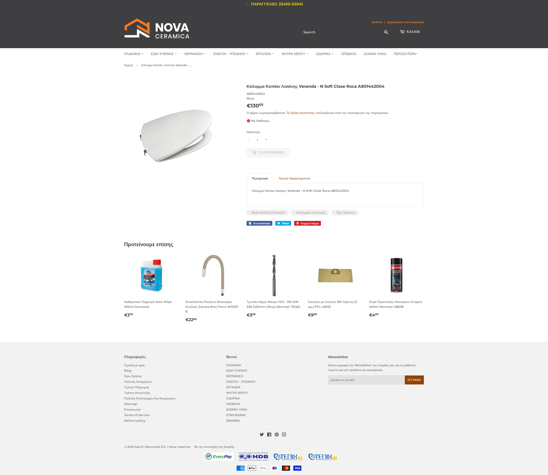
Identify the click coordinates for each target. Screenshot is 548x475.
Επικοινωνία (132, 409)
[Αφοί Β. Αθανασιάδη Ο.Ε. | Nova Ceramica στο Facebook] (269, 435)
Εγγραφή (414, 380)
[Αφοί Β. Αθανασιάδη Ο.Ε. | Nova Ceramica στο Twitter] (262, 435)
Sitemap (130, 404)
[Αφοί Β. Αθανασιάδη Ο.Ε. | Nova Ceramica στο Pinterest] (276, 435)
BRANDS (233, 421)
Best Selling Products (268, 212)
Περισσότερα (405, 54)
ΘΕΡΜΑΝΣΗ (194, 54)
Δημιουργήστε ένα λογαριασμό (405, 22)
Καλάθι (413, 32)
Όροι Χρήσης (133, 376)
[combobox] (346, 32)
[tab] (260, 178)
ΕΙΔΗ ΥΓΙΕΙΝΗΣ (162, 54)
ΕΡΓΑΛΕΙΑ (264, 54)
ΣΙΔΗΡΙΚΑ (323, 54)
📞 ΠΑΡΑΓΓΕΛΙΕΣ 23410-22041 (274, 4)
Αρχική (128, 65)
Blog (127, 370)
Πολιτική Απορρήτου (138, 382)
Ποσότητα (253, 132)
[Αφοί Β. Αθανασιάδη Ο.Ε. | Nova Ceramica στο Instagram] (284, 435)
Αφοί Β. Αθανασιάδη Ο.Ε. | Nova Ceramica (162, 446)
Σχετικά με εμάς (134, 365)
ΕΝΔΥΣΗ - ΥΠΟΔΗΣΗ (229, 54)
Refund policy (135, 421)
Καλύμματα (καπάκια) (310, 212)
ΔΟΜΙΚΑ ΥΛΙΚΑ (375, 54)
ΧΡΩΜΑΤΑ (348, 54)
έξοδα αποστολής (302, 113)
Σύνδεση (377, 22)
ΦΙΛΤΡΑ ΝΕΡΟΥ (294, 54)
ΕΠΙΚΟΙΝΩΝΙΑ (236, 415)
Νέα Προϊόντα (346, 212)
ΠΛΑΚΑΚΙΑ (132, 54)
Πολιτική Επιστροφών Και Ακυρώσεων (150, 398)
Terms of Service (137, 415)
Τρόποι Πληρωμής (136, 387)
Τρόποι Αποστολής (137, 393)
